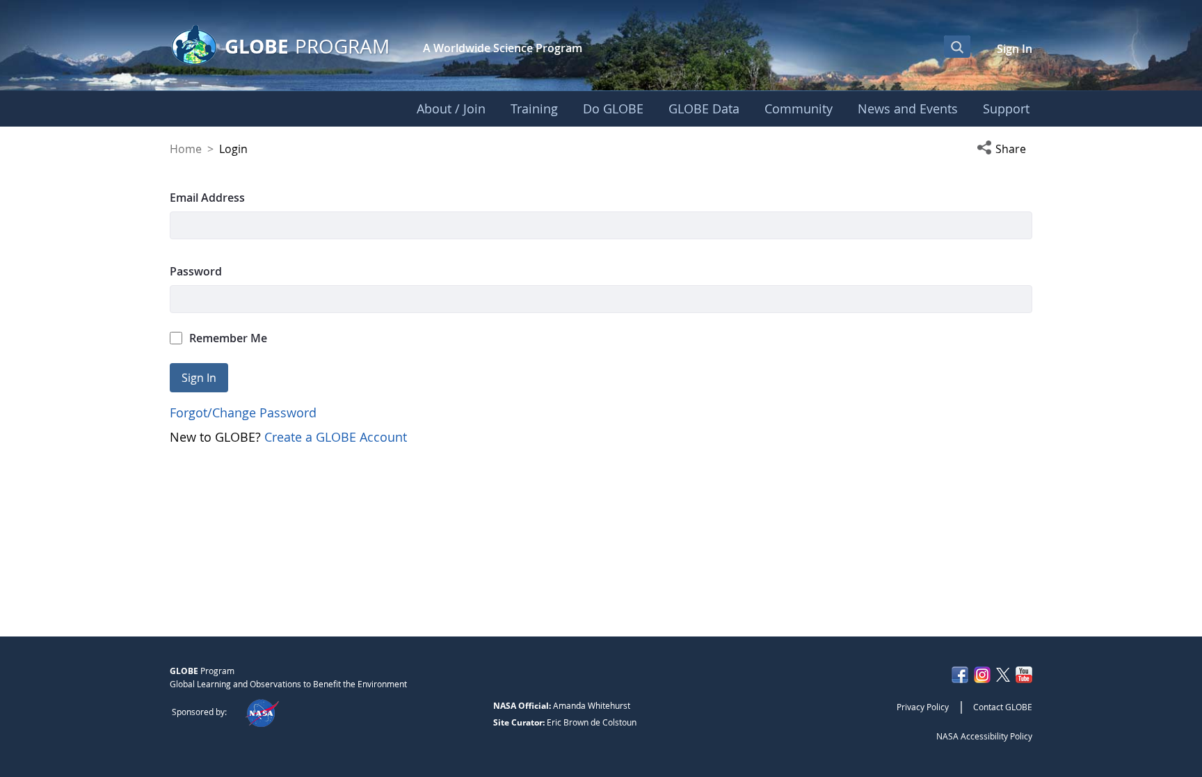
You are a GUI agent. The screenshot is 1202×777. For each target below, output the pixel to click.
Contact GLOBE (1002, 706)
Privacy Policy (923, 706)
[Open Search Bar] (957, 46)
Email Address (207, 197)
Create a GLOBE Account (335, 436)
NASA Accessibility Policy (984, 736)
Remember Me (228, 338)
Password (196, 271)
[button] (1004, 149)
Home (186, 149)
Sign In (1014, 48)
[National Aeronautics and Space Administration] (262, 711)
